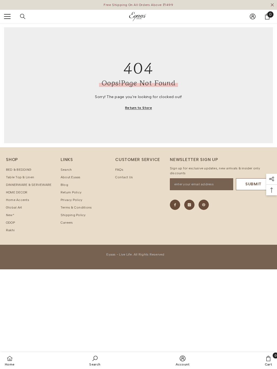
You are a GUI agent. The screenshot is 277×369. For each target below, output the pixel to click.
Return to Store (138, 108)
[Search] (22, 16)
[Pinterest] (204, 205)
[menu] (7, 16)
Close (272, 5)
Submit (253, 184)
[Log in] (252, 16)
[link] (95, 360)
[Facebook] (175, 205)
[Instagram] (189, 205)
